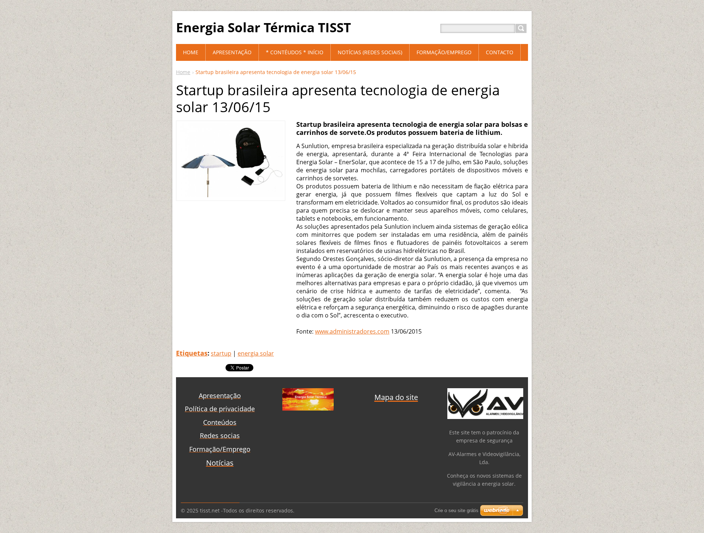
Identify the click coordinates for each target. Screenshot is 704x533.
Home (183, 72)
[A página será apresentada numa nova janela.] (230, 195)
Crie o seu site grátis (456, 510)
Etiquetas (192, 353)
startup (221, 353)
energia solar (256, 353)
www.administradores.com (352, 331)
